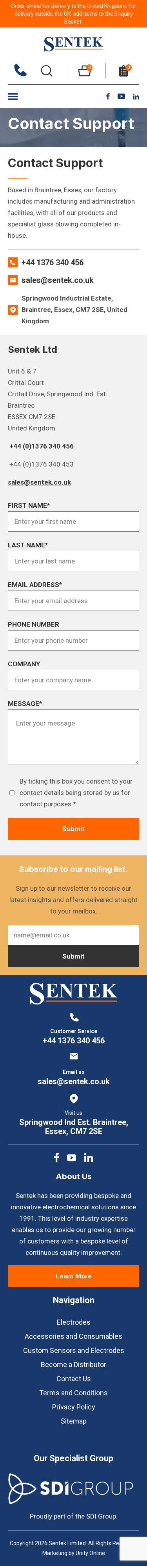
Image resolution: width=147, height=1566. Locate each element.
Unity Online (90, 1553)
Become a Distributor (73, 1364)
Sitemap (74, 1421)
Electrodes (74, 1322)
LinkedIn (136, 96)
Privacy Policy (73, 1407)
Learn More (74, 1276)
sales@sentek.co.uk (58, 280)
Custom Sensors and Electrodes (73, 1350)
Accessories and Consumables (73, 1336)
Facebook (108, 96)
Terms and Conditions (73, 1393)
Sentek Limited (73, 44)
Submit (73, 829)
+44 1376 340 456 (52, 262)
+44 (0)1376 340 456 (41, 446)
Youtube (121, 96)
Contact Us (73, 1379)
